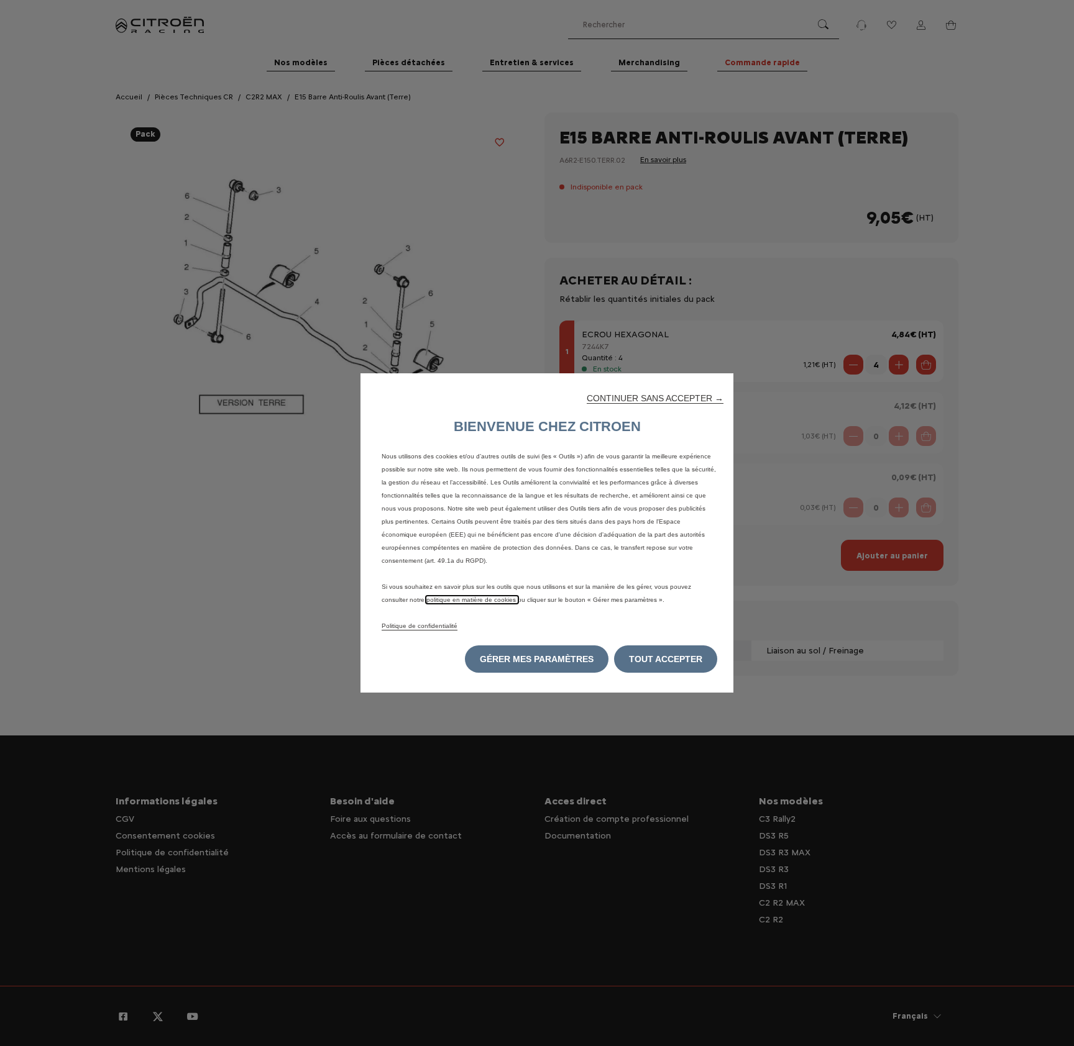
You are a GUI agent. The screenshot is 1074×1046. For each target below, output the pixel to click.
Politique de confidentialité (419, 625)
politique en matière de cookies (472, 599)
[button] (655, 398)
